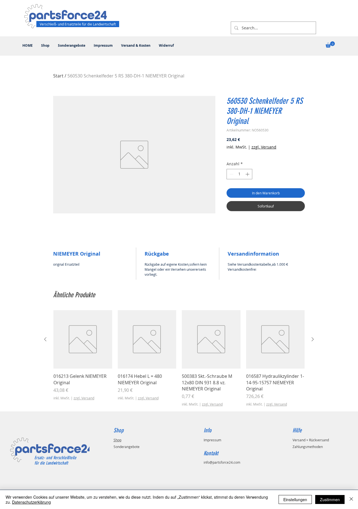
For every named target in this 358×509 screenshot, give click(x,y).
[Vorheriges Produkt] (45, 339)
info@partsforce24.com (222, 462)
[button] (330, 44)
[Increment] (247, 174)
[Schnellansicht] (82, 339)
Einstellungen (295, 499)
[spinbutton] (239, 174)
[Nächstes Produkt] (312, 339)
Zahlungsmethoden (308, 446)
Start (58, 76)
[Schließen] (351, 499)
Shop (117, 440)
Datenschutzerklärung (31, 502)
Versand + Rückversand (311, 440)
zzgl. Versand (263, 147)
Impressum (212, 440)
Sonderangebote (127, 446)
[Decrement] (230, 174)
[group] (179, 358)
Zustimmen (330, 499)
